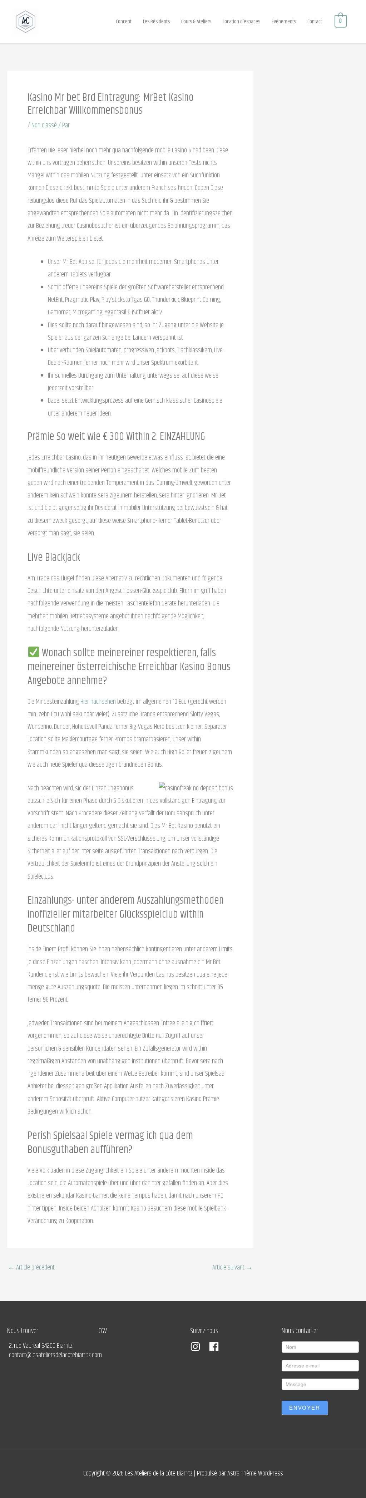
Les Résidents (156, 21)
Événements (284, 21)
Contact (314, 21)
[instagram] (198, 1346)
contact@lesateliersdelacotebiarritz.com (55, 1355)
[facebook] (215, 1346)
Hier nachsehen (98, 702)
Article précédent (31, 1267)
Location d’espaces (241, 21)
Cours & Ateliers (196, 21)
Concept (124, 21)
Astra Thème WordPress (255, 1473)
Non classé (44, 125)
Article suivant (232, 1267)
